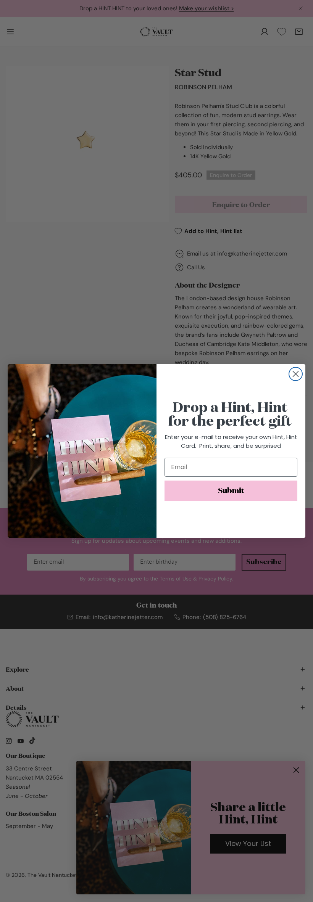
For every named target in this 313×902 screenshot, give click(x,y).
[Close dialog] (295, 374)
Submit (231, 491)
